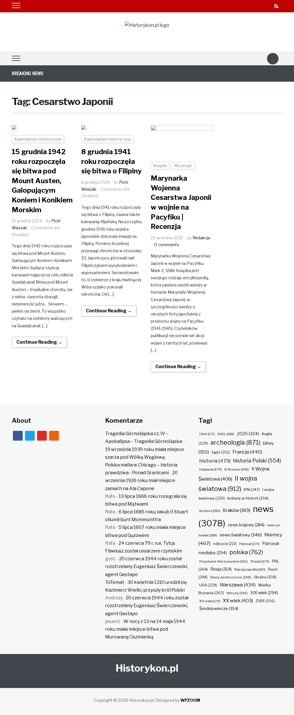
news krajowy (246, 525)
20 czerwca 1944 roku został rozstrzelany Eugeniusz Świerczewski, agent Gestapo (146, 566)
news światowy (241, 535)
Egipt (221, 452)
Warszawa (238, 585)
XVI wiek (209, 601)
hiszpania (210, 469)
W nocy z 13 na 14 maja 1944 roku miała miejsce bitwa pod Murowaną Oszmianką (145, 629)
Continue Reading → (39, 342)
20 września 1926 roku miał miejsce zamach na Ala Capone (141, 480)
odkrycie (225, 544)
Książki (160, 165)
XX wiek (238, 600)
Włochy (237, 593)
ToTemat (114, 582)
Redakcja (201, 237)
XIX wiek (264, 592)
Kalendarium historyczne (37, 139)
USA (208, 585)
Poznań (259, 561)
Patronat (249, 544)
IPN (252, 489)
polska (246, 552)
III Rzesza (236, 469)
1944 (207, 434)
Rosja (221, 569)
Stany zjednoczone (230, 577)
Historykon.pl (147, 668)
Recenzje (183, 165)
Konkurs (209, 511)
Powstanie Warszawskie (223, 561)
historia (215, 461)
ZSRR (265, 601)
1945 (225, 434)
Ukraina (265, 577)
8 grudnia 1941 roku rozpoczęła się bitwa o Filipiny (111, 161)
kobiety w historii (247, 498)
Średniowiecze (218, 608)
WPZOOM (190, 700)
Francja (247, 452)
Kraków (236, 510)
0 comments (166, 244)
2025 (248, 433)
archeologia (235, 442)
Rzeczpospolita (250, 569)
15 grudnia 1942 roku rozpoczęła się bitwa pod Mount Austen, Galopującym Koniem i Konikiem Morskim (42, 181)
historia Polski (257, 460)
